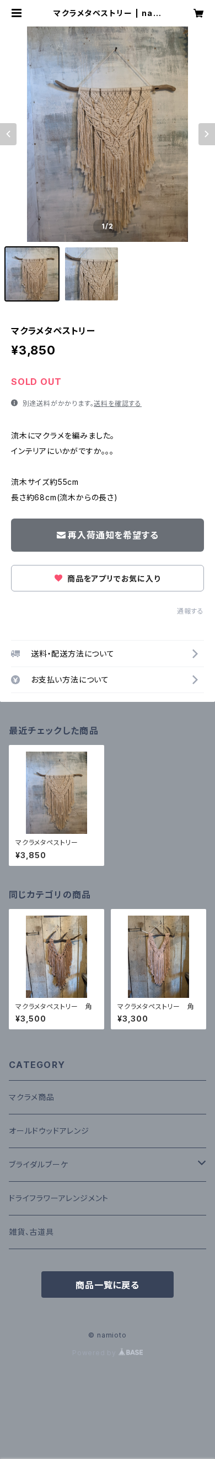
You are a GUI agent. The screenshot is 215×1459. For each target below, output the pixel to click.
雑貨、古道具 (31, 1231)
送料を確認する (118, 403)
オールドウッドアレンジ (49, 1130)
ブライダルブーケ (38, 1164)
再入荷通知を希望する (113, 535)
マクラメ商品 (32, 1097)
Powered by (95, 1353)
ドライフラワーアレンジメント (59, 1198)
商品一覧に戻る (107, 1285)
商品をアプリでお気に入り (112, 578)
